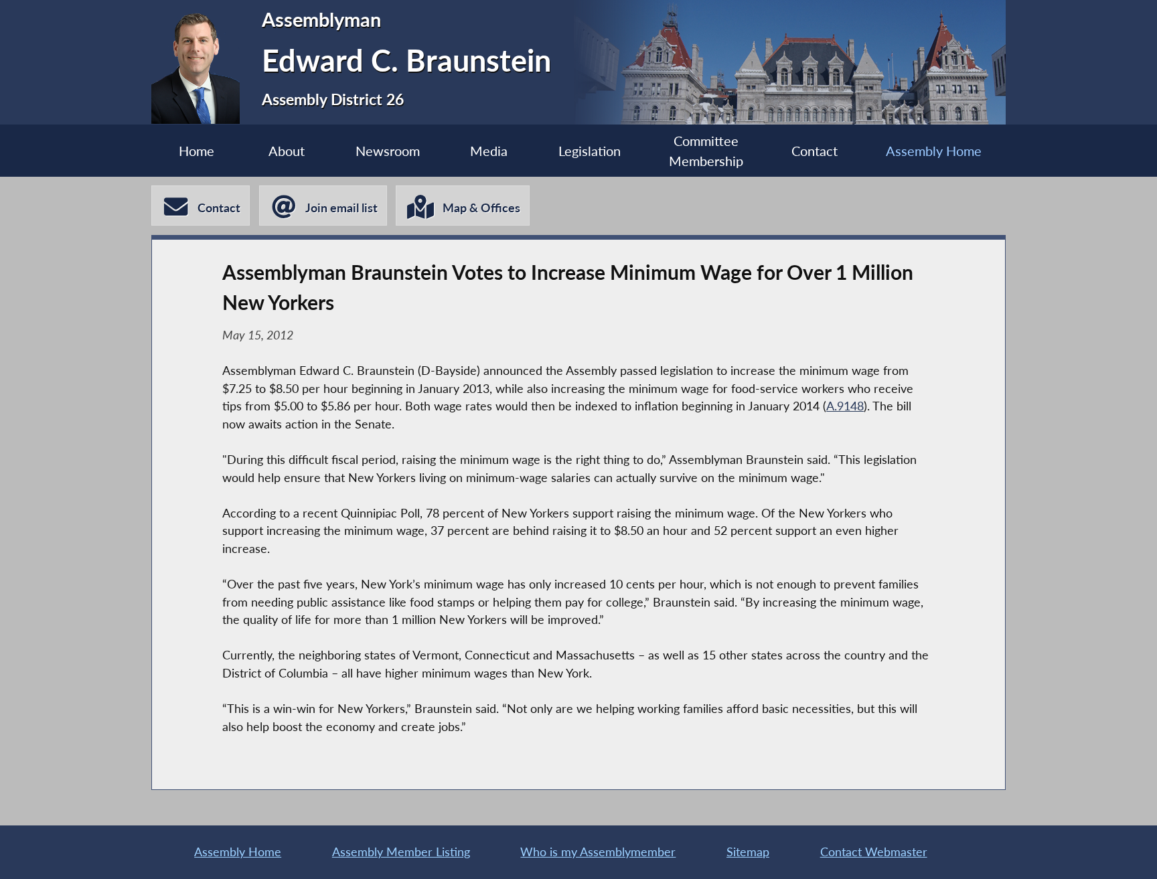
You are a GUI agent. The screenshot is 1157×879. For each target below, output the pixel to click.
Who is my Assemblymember (598, 852)
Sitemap (747, 852)
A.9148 (845, 406)
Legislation (589, 151)
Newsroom (388, 151)
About (286, 151)
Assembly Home (934, 151)
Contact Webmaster (873, 852)
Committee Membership (706, 151)
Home (196, 151)
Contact (814, 151)
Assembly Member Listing (401, 852)
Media (489, 151)
